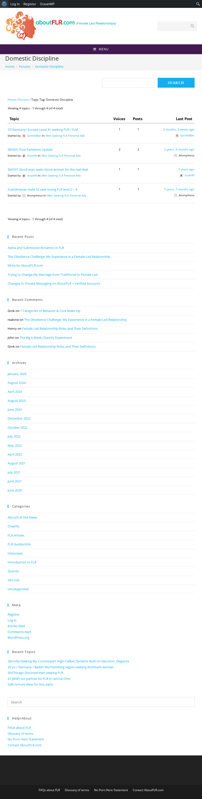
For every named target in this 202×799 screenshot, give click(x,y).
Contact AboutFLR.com (25, 745)
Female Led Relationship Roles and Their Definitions (60, 328)
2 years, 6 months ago (179, 149)
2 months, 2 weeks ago (178, 129)
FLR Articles (16, 535)
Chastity (14, 526)
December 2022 (19, 418)
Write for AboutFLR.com (25, 265)
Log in (12, 620)
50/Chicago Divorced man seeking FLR (35, 672)
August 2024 (17, 382)
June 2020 (15, 490)
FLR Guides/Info (19, 544)
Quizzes (13, 571)
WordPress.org (18, 637)
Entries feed (16, 626)
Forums (23, 100)
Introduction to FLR (22, 562)
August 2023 (17, 400)
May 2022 (15, 445)
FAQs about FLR (19, 727)
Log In (15, 4)
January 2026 (17, 374)
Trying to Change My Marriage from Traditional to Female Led (53, 274)
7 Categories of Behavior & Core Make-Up (50, 311)
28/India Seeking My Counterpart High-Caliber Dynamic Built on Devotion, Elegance (68, 661)
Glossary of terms (20, 733)
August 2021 (17, 463)
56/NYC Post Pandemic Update (30, 149)
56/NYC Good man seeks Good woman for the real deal (48, 169)
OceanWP (47, 4)
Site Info (14, 580)
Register (29, 4)
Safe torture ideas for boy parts (30, 684)
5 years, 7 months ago (179, 189)
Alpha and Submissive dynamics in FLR (36, 247)
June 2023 (15, 409)
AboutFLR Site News (22, 517)
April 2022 (15, 454)
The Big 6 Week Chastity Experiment (46, 337)
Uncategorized (18, 589)
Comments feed (19, 632)
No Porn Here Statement (26, 739)
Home (12, 100)
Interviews (15, 553)
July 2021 (14, 472)
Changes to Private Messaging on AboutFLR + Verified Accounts (54, 283)
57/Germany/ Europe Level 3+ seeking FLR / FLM (43, 129)
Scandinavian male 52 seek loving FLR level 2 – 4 (42, 189)
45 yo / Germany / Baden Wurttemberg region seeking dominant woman (61, 667)
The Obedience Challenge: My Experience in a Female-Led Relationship (59, 256)
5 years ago (186, 169)
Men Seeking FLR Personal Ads (65, 135)
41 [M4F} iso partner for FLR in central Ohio (39, 678)
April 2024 (15, 391)
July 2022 (14, 436)
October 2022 (17, 427)
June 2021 (15, 481)
